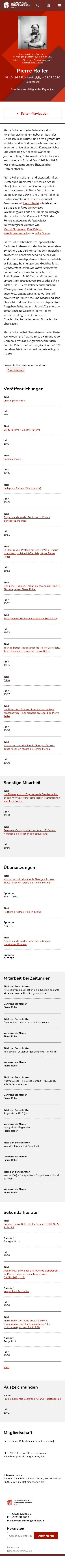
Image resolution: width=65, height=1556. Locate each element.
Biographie (10, 133)
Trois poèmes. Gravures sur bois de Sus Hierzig (31, 618)
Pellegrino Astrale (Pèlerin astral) (22, 488)
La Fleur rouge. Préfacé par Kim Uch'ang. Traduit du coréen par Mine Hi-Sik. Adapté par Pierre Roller (31, 553)
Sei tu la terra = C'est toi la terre (22, 429)
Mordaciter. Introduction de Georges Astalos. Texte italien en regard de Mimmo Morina (29, 747)
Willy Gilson (42, 233)
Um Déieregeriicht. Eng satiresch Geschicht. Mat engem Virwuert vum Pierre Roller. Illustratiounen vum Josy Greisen (32, 798)
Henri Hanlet (31, 203)
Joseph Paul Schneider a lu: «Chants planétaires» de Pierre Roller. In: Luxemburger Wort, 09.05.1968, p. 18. (31, 1274)
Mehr (6, 1367)
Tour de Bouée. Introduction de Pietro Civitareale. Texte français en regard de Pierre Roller (32, 649)
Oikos (7, 680)
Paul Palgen (34, 229)
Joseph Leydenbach (16, 233)
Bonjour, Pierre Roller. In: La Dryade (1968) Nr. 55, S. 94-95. (32, 1225)
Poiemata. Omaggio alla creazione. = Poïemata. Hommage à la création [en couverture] (30, 831)
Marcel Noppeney (15, 229)
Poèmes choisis (12, 459)
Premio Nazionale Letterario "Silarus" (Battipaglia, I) (32, 1398)
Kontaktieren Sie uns (32, 62)
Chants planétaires (14, 400)
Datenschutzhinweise (19, 1550)
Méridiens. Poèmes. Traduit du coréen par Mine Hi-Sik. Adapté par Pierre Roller (32, 587)
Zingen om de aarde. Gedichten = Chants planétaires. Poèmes (27, 519)
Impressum (13, 1547)
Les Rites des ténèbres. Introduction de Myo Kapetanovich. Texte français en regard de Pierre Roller (31, 713)
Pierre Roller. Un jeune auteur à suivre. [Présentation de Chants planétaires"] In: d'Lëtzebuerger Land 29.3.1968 (27, 1324)
